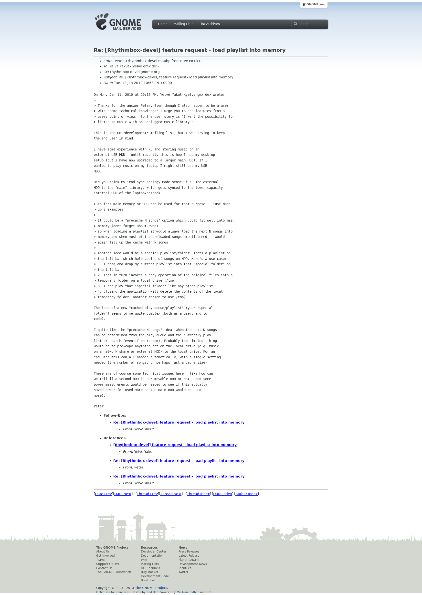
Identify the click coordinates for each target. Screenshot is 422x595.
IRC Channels (150, 568)
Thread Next (170, 494)
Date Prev (103, 494)
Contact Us (104, 568)
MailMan (182, 592)
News (183, 547)
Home (163, 24)
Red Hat (152, 592)
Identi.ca (185, 568)
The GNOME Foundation (113, 572)
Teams (100, 560)
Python (194, 592)
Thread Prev (147, 494)
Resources (149, 547)
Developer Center (153, 551)
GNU (209, 592)
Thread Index (198, 494)
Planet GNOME (189, 560)
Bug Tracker (149, 572)
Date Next (122, 494)
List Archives (210, 24)
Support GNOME (108, 564)
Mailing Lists (183, 24)
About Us (103, 551)
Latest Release (189, 555)
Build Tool (148, 580)
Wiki (144, 560)
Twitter (183, 572)
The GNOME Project (112, 547)
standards (123, 592)
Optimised (103, 592)
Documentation (152, 555)
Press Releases (189, 551)
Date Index (222, 494)
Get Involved (105, 555)
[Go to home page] (125, 31)
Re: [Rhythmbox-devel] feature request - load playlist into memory (178, 422)
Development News (193, 564)
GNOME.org (316, 4)
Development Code (155, 576)
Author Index (246, 494)
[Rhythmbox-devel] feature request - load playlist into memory (175, 445)
